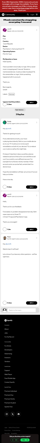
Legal (5, 427)
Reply (32, 102)
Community (10, 14)
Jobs (6, 333)
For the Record (9, 337)
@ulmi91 (8, 129)
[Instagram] (6, 414)
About (6, 329)
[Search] (27, 15)
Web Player (8, 374)
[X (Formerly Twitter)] (12, 414)
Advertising (8, 354)
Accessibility (14, 433)
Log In (32, 15)
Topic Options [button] (19, 110)
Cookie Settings (16, 430)
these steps (24, 8)
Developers (8, 350)
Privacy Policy (7, 430)
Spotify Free (8, 407)
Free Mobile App (9, 378)
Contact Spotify (9, 382)
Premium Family (9, 399)
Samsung (11, 94)
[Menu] (36, 14)
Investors (7, 358)
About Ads (7, 433)
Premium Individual (10, 391)
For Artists (7, 346)
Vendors (7, 361)
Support (7, 370)
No (16, 440)
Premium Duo (8, 395)
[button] (36, 30)
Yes (23, 440)
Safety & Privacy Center (14, 427)
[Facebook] (18, 414)
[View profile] (5, 30)
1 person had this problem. (11, 102)
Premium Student (10, 403)
